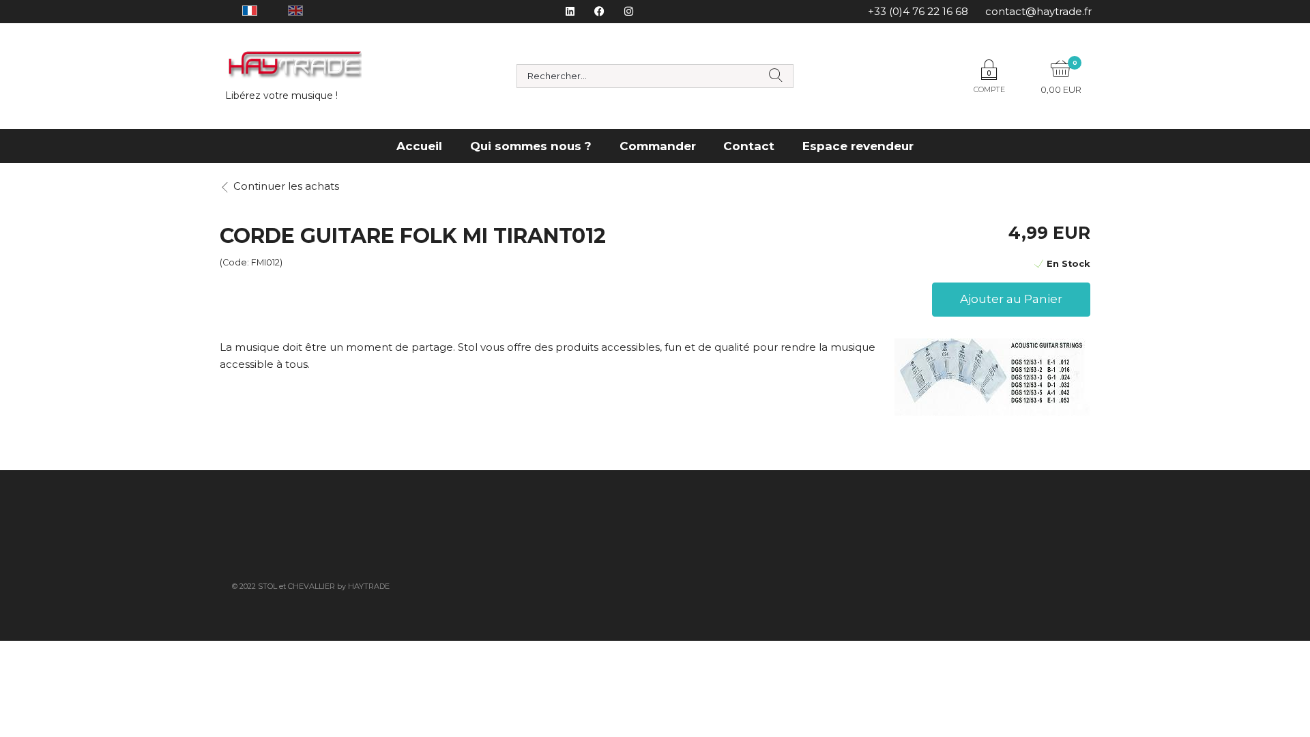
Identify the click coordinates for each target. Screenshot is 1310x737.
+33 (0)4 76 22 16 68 (918, 11)
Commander (658, 146)
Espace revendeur (858, 146)
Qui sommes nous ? (531, 146)
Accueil (419, 146)
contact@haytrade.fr (1038, 11)
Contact (748, 146)
